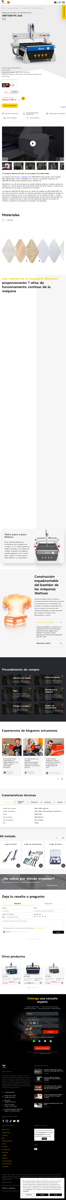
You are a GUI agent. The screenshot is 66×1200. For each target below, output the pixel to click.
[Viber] (45, 1041)
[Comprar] (23, 98)
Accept (55, 1194)
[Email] (39, 1041)
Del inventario (6, 92)
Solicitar (50, 1032)
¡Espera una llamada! (42, 1048)
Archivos (15, 931)
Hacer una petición (10, 105)
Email (35, 908)
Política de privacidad (45, 1053)
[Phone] (33, 1041)
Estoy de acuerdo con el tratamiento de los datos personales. (24, 928)
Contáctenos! (52, 885)
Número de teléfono (8, 914)
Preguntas (48, 903)
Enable (44, 1138)
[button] (62, 159)
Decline (42, 1194)
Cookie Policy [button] (29, 1189)
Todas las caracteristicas (9, 79)
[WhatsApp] (50, 1041)
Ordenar (15, 91)
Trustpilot (63, 107)
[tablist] (33, 903)
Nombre (4, 908)
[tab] (7, 802)
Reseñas (17, 903)
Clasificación (37, 914)
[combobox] (4, 917)
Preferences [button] (26, 1191)
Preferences (29, 1194)
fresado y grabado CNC (22, 177)
